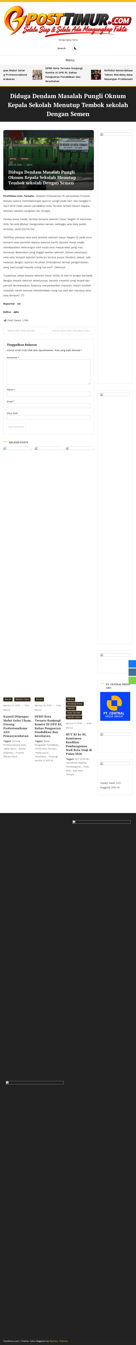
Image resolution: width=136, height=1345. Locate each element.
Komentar (13, 357)
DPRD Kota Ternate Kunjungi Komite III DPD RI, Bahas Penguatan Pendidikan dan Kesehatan (59, 75)
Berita (13, 159)
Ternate (25, 159)
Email (11, 401)
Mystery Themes (59, 1341)
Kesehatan (40, 756)
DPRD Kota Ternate (45, 749)
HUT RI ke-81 (82, 759)
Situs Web (12, 413)
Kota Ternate (74, 713)
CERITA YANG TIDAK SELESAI (21, 330)
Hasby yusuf (41, 753)
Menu (70, 60)
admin (30, 165)
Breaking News (75, 704)
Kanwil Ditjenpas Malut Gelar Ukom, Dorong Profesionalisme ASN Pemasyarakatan (17, 726)
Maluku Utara (22, 699)
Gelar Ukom (10, 749)
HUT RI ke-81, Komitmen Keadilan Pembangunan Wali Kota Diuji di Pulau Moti (79, 744)
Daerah (71, 708)
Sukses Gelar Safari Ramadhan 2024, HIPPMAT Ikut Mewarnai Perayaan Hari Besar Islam (73, 330)
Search (61, 48)
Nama (11, 389)
